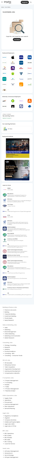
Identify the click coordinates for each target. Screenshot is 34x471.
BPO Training (8, 442)
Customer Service (10, 444)
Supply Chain (8, 398)
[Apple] (13, 57)
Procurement (8, 402)
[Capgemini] (30, 106)
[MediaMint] (13, 79)
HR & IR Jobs (6, 360)
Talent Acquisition (10, 367)
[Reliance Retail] (21, 68)
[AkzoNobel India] (4, 57)
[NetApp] (13, 106)
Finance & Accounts (10, 310)
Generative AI (8, 453)
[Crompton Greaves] (21, 63)
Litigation (7, 418)
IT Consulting (8, 382)
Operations (8, 400)
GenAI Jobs (6, 448)
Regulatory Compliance (11, 416)
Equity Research (9, 320)
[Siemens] (4, 79)
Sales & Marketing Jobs (10, 325)
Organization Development (12, 369)
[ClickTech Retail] (30, 73)
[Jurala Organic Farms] (30, 84)
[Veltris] (21, 73)
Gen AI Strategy (9, 455)
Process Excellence (10, 351)
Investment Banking (10, 316)
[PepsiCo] (21, 79)
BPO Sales (7, 439)
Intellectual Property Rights (12, 422)
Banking (7, 312)
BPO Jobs (5, 431)
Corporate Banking (10, 314)
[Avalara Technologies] (30, 101)
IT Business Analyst (10, 391)
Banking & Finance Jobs (10, 307)
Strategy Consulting (10, 345)
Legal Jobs (6, 413)
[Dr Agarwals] (30, 57)
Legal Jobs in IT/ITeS (10, 426)
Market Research (9, 338)
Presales (7, 384)
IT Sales (7, 387)
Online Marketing (9, 334)
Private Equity (8, 318)
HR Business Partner (10, 365)
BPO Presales (8, 437)
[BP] (13, 101)
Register (25, 2)
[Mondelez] (13, 68)
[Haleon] (30, 63)
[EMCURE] (30, 68)
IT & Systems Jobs (8, 378)
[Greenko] (30, 79)
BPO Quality (8, 435)
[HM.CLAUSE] (4, 63)
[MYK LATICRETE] (4, 73)
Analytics (7, 349)
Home (2, 7)
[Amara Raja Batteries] (4, 68)
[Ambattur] (4, 90)
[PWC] (4, 101)
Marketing (7, 329)
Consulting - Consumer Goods (13, 355)
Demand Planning (10, 408)
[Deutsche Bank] (21, 106)
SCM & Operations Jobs (10, 395)
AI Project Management (11, 457)
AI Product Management (12, 451)
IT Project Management (11, 380)
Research (7, 347)
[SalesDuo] (21, 84)
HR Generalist (8, 363)
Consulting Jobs (7, 342)
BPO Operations (9, 433)
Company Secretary (10, 420)
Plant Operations (9, 406)
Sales (6, 327)
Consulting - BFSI (9, 353)
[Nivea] (21, 57)
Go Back (17, 39)
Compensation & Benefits (12, 373)
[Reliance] (13, 63)
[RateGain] (21, 101)
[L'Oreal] (4, 84)
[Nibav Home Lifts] (13, 84)
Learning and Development (12, 371)
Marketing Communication (12, 336)
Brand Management (10, 332)
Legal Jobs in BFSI (9, 424)
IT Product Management (12, 389)
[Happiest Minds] (13, 73)
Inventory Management (11, 404)
